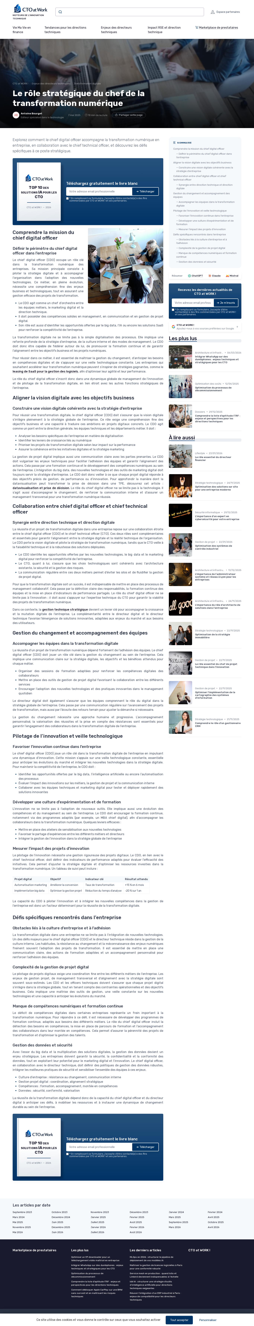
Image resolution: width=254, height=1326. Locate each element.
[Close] (194, 635)
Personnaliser (207, 1320)
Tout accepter (179, 1320)
